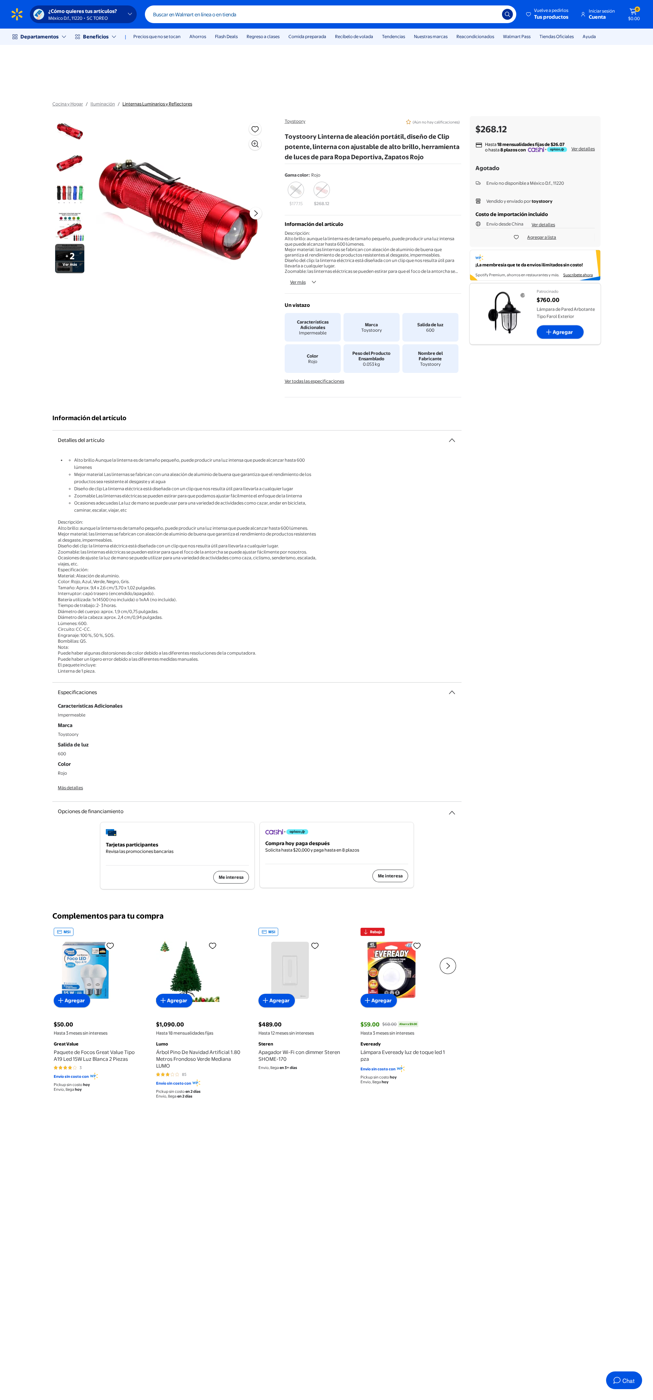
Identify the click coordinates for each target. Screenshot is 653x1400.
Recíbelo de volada (354, 36)
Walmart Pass (517, 36)
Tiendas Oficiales (556, 36)
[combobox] (330, 14)
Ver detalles (583, 148)
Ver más (298, 282)
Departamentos (39, 36)
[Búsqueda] (507, 14)
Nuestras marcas (431, 36)
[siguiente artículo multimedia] (256, 213)
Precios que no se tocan (157, 36)
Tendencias (393, 36)
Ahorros (197, 36)
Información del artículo (89, 418)
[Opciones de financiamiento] (452, 810)
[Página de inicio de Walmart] (17, 14)
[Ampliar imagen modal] (255, 144)
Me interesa (231, 877)
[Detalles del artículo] (452, 440)
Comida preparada (307, 36)
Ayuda (589, 36)
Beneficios (95, 36)
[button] (548, 14)
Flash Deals (226, 36)
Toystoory (295, 121)
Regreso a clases (263, 36)
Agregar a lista (541, 237)
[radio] (296, 194)
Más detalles (70, 787)
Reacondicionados (475, 36)
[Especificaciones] (452, 692)
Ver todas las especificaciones (314, 381)
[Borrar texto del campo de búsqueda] (492, 14)
